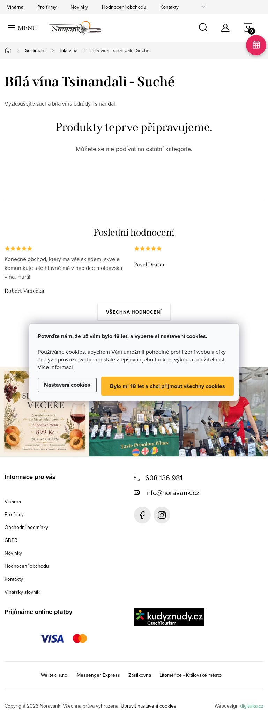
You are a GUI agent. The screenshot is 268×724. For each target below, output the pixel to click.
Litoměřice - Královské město (190, 675)
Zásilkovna (139, 675)
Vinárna (15, 6)
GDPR (11, 540)
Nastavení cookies (67, 385)
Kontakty (169, 6)
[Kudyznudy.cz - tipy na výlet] (169, 617)
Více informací (55, 367)
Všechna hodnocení (134, 312)
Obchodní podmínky (26, 527)
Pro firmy (47, 6)
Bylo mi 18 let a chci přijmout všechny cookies (167, 386)
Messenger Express (98, 675)
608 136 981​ (164, 478)
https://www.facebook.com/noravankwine (142, 515)
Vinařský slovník (22, 591)
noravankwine (162, 515)
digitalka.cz (251, 705)
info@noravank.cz (172, 492)
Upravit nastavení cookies (148, 705)
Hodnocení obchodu (124, 6)
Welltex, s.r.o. (54, 675)
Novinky (79, 6)
